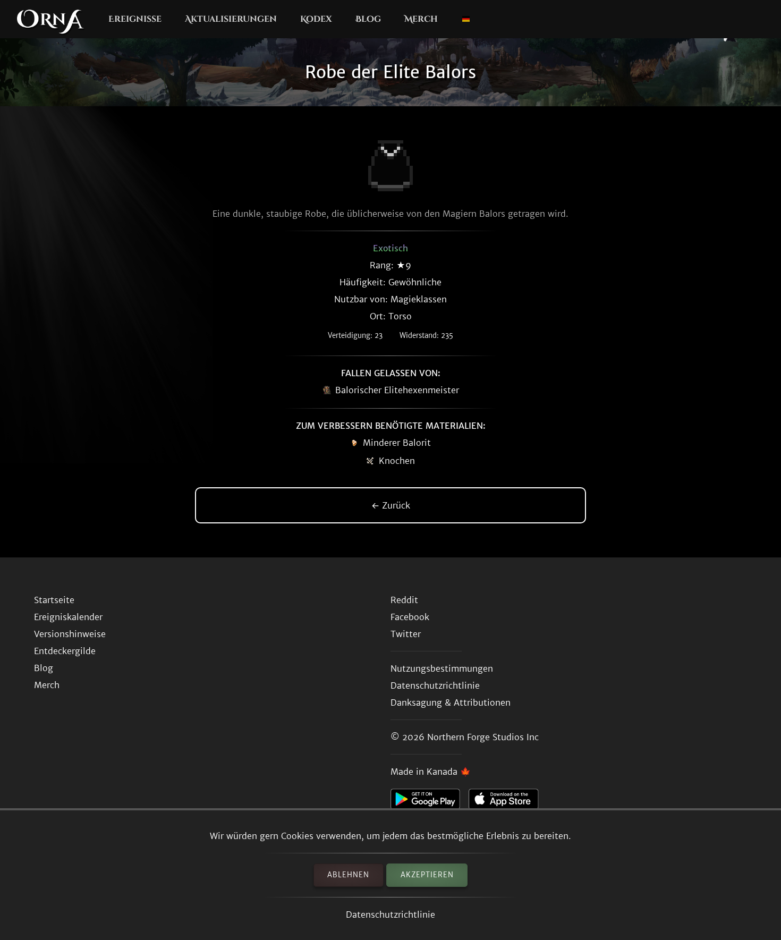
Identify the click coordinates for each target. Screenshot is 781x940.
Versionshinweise (70, 634)
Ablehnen (348, 874)
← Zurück (390, 505)
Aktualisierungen (231, 19)
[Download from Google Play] (429, 802)
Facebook (409, 617)
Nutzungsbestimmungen (441, 668)
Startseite (54, 600)
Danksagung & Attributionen (450, 702)
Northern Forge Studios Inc (483, 737)
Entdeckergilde (65, 651)
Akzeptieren (427, 874)
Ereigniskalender (68, 617)
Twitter (405, 634)
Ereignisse (135, 19)
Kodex (316, 19)
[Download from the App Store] (508, 802)
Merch (421, 19)
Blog (368, 19)
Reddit (404, 600)
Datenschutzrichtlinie (390, 914)
